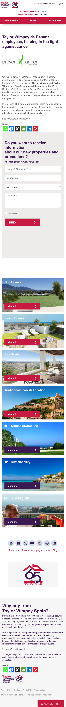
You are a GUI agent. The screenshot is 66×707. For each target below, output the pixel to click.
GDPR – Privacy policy (35, 690)
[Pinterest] (35, 128)
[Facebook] (11, 128)
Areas (33, 20)
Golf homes (55, 20)
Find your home (11, 20)
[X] (17, 128)
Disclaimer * (19, 690)
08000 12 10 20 (40, 11)
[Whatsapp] (5, 128)
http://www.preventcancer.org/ (16, 118)
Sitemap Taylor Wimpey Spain (39, 694)
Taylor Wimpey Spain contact (13, 694)
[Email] (23, 128)
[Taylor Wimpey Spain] (33, 5)
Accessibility (6, 690)
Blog (55, 550)
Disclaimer (12, 213)
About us (13, 550)
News (47, 550)
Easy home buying (31, 550)
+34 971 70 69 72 (41, 14)
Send (12, 222)
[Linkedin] (29, 128)
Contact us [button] (50, 703)
